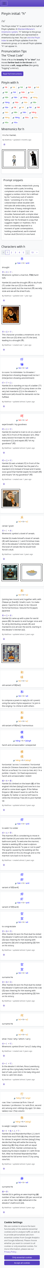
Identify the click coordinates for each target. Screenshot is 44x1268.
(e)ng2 (28, 760)
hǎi (6, 92)
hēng (34, 112)
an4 (27, 263)
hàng (7, 102)
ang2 (28, 1098)
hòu (15, 122)
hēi (38, 107)
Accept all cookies (22, 1263)
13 (32, 252)
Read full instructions (12, 73)
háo (25, 102)
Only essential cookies (22, 1257)
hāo (16, 102)
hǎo (34, 102)
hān (23, 92)
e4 (27, 368)
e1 (27, 420)
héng (7, 117)
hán (32, 92)
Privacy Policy (10, 1252)
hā (6, 87)
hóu (36, 117)
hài (14, 92)
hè (30, 107)
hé (23, 107)
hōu (27, 117)
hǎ (21, 87)
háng (35, 97)
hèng (17, 117)
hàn (15, 97)
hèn (24, 112)
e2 (27, 521)
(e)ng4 (28, 740)
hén (6, 112)
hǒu (6, 122)
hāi (29, 87)
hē (15, 107)
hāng (25, 97)
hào (6, 107)
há (14, 87)
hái (37, 87)
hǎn (6, 97)
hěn (15, 112)
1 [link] (7, 252)
